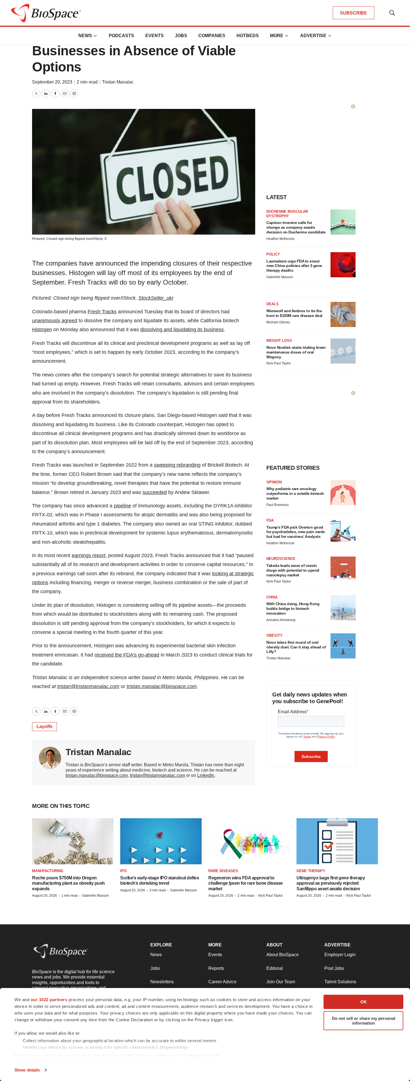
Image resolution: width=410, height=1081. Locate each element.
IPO (123, 871)
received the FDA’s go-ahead (127, 655)
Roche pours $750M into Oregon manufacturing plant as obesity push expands (68, 883)
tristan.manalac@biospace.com (162, 686)
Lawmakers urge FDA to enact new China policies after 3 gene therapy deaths (294, 266)
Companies (211, 35)
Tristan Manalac (118, 82)
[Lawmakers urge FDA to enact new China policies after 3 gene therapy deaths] (343, 264)
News (85, 35)
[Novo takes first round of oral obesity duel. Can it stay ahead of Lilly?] (343, 645)
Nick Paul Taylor (278, 363)
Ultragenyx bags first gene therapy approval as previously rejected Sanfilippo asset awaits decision (330, 883)
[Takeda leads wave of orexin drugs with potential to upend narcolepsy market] (343, 569)
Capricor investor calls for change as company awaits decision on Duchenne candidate (295, 227)
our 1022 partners (49, 999)
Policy (273, 254)
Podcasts (121, 35)
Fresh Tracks (102, 311)
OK (363, 1001)
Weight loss (279, 340)
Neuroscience (280, 559)
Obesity (274, 635)
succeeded (155, 492)
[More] (95, 36)
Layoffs (44, 726)
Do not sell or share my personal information (363, 1020)
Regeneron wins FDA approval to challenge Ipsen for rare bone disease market (245, 883)
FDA (270, 520)
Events (154, 35)
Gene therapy (310, 871)
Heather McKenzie (280, 239)
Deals (272, 304)
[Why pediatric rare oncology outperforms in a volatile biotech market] (343, 492)
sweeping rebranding (177, 465)
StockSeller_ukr (155, 298)
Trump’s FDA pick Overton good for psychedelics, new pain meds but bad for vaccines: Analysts (295, 532)
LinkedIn (205, 775)
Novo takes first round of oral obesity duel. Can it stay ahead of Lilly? (296, 647)
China (272, 597)
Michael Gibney (278, 322)
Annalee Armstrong (280, 620)
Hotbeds (248, 35)
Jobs (181, 35)
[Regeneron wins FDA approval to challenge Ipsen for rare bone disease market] (249, 841)
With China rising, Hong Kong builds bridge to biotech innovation (292, 608)
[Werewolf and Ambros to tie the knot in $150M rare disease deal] (343, 314)
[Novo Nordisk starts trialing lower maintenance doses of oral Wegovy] (343, 351)
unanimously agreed (54, 320)
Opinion (274, 482)
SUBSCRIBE (353, 13)
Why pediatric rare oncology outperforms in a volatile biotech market (295, 493)
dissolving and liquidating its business (182, 329)
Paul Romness (277, 505)
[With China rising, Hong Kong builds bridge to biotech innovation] (343, 607)
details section (205, 1055)
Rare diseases (223, 871)
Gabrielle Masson (279, 277)
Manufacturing (47, 871)
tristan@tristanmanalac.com (88, 686)
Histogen (42, 329)
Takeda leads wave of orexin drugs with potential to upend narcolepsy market (292, 570)
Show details (27, 1070)
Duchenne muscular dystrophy (287, 213)
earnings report (88, 555)
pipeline (122, 506)
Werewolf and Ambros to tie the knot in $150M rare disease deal (294, 313)
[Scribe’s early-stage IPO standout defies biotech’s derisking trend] (161, 841)
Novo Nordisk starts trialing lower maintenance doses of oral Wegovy (295, 352)
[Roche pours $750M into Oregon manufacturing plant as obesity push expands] (73, 841)
